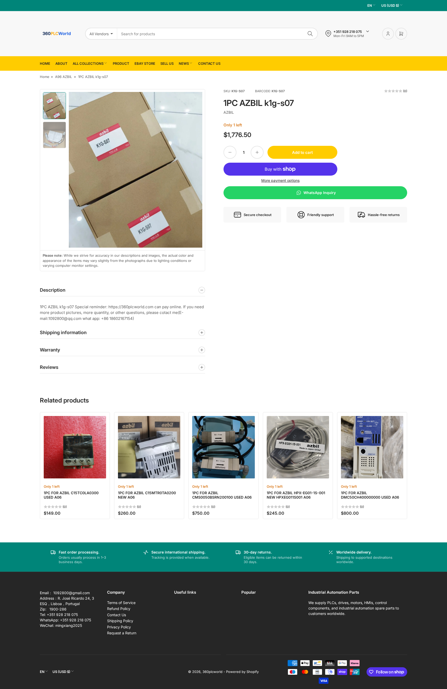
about (61, 63)
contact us (209, 63)
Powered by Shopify (242, 672)
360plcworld (212, 672)
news (184, 63)
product (121, 63)
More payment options (280, 180)
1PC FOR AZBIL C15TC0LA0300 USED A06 (71, 495)
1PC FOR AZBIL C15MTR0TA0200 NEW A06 (147, 495)
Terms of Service (121, 602)
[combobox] (217, 34)
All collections (88, 63)
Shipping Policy (120, 621)
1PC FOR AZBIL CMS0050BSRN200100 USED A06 (222, 495)
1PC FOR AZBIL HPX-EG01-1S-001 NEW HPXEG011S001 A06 (296, 495)
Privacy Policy (119, 627)
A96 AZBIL (63, 77)
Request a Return (121, 633)
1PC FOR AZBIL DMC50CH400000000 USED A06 (370, 495)
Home (45, 63)
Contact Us (116, 615)
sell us (167, 63)
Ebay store (145, 63)
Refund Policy (118, 608)
